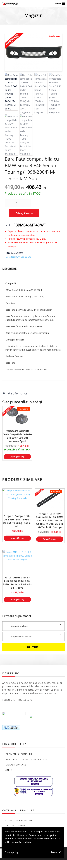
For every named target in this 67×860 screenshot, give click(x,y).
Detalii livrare (15, 764)
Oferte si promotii (18, 820)
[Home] (8, 3)
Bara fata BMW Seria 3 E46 (18, 256)
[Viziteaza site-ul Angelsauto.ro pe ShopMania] (11, 727)
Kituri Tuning (15, 825)
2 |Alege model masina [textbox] (19, 636)
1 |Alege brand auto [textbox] (18, 626)
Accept (54, 852)
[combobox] (33, 626)
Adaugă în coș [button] (17, 456)
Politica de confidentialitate (26, 759)
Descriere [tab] (9, 268)
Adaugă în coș (24, 213)
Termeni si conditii (18, 754)
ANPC (8, 769)
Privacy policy (11, 852)
